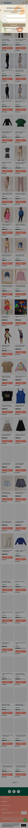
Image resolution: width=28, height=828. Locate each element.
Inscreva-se (14, 25)
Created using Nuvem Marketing (14, 31)
